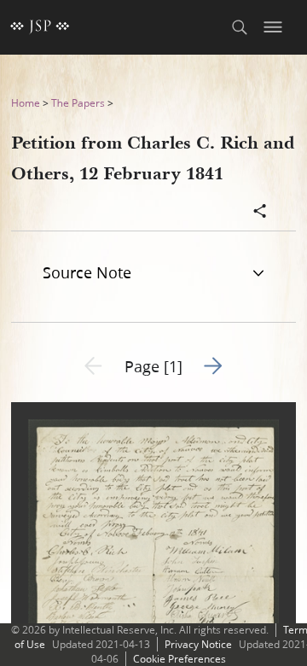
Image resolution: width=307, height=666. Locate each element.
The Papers (78, 103)
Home (25, 103)
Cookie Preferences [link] (179, 658)
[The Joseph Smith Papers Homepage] (40, 27)
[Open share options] (260, 212)
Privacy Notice (198, 644)
